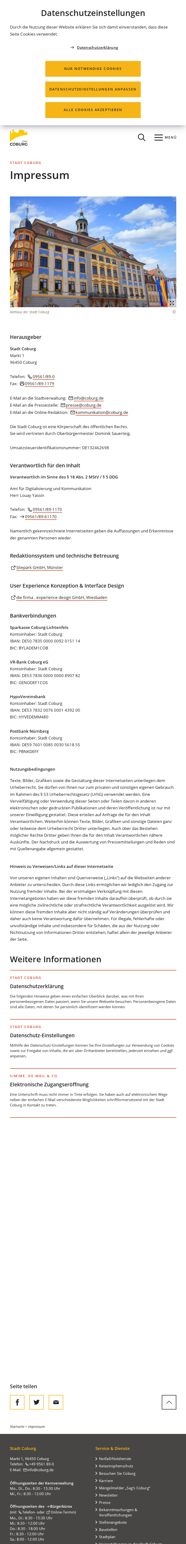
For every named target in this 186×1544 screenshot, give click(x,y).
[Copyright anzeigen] (172, 312)
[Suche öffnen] (141, 137)
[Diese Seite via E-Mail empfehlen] (56, 1402)
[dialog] (93, 62)
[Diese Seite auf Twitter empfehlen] (36, 1402)
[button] (93, 251)
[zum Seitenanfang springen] (169, 1402)
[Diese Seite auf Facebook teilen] (17, 1402)
